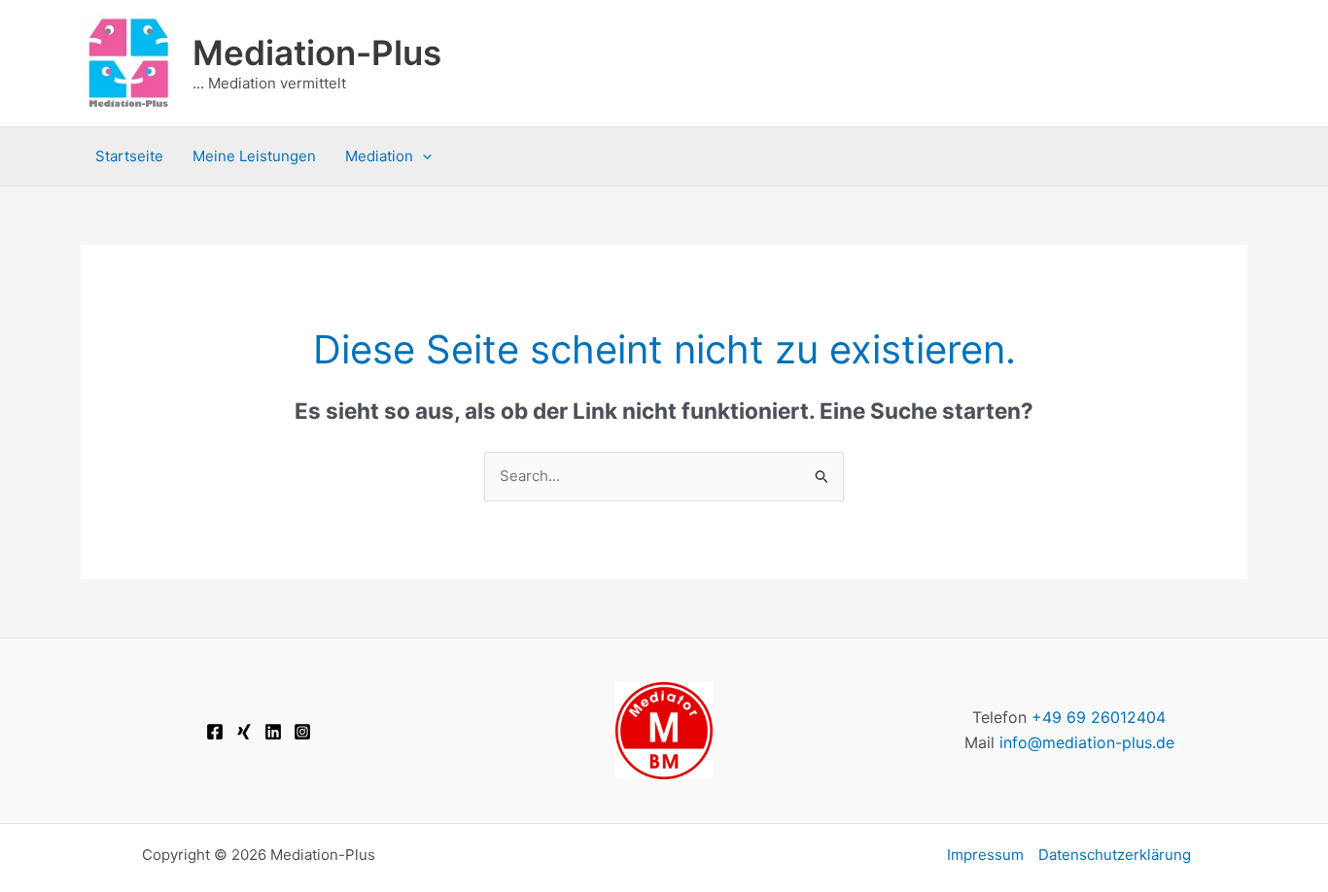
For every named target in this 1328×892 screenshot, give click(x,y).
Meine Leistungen (254, 156)
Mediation (379, 156)
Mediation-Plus (316, 52)
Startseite (129, 156)
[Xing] (244, 731)
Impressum (985, 854)
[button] (422, 156)
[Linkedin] (273, 731)
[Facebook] (215, 731)
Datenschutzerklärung (1114, 854)
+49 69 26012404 (1098, 717)
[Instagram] (302, 731)
